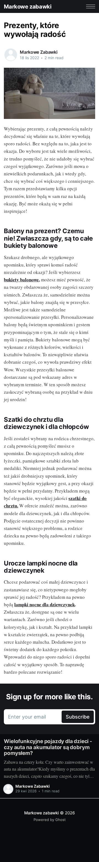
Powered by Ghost (50, 819)
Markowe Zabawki (38, 52)
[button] (90, 6)
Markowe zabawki (27, 6)
